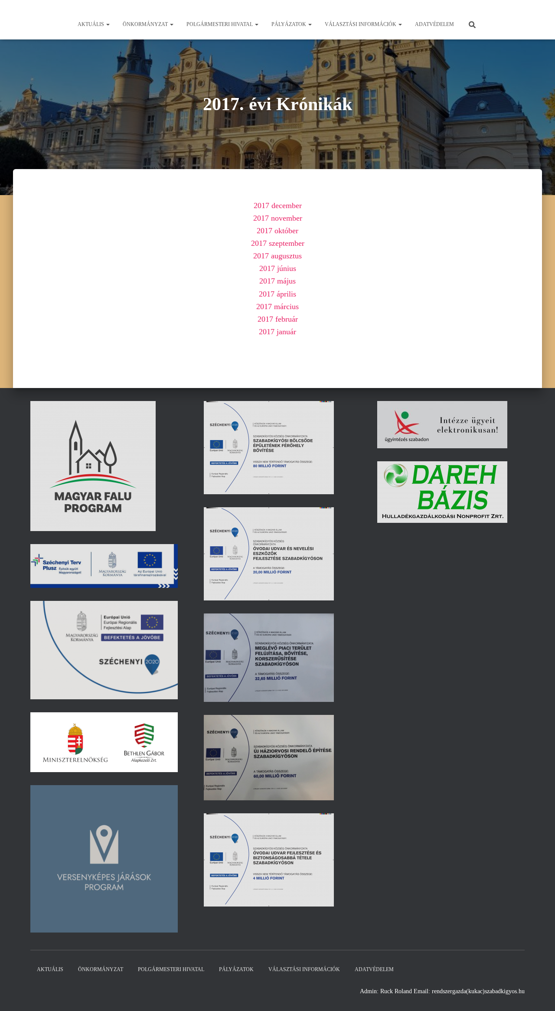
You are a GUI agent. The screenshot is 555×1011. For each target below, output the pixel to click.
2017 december (278, 205)
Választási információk (361, 24)
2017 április (277, 294)
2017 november (277, 218)
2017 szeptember (277, 243)
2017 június (277, 268)
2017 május (277, 281)
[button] (107, 24)
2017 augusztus (277, 255)
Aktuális (91, 24)
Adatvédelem (434, 24)
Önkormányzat (146, 24)
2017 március (277, 306)
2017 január (277, 331)
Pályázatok (289, 24)
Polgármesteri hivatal (220, 24)
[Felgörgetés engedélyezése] (538, 993)
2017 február (278, 319)
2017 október (277, 230)
